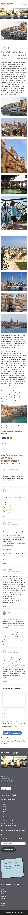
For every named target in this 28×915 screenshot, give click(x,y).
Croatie (3, 901)
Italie (2, 894)
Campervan (6, 814)
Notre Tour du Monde (9, 821)
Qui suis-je (4, 776)
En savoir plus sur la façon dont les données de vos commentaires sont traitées (13, 742)
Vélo (4, 811)
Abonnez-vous (8, 850)
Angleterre (4, 891)
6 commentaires (22, 58)
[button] (3, 438)
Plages (5, 809)
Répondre (4, 484)
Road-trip (5, 804)
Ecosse (3, 906)
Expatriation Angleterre (8, 825)
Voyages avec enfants (8, 799)
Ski (3, 816)
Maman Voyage (9, 752)
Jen (9, 612)
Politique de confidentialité (9, 782)
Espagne (4, 896)
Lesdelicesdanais (13, 469)
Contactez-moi (5, 778)
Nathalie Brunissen (13, 490)
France (3, 889)
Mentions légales (6, 780)
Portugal (4, 903)
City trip (5, 807)
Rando (5, 802)
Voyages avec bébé (7, 823)
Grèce (3, 899)
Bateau (5, 818)
